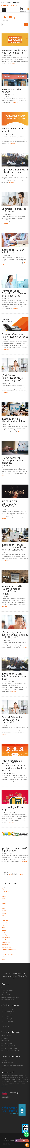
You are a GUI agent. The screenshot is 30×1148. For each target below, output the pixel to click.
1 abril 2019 (6, 424)
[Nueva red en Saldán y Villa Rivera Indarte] (15, 46)
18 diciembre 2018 (8, 682)
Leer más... (13, 63)
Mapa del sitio (20, 1139)
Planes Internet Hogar (7, 954)
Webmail (18, 2)
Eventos (4, 903)
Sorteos (4, 932)
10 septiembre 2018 (8, 813)
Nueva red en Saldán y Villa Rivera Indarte (14, 51)
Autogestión (6, 5)
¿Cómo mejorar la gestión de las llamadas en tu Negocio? (15, 634)
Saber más (4, 1087)
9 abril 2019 (6, 383)
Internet (14, 976)
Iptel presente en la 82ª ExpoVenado (15, 849)
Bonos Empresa (6, 937)
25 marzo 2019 (6, 509)
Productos (4, 918)
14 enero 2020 (6, 56)
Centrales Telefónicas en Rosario (14, 210)
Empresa (4, 898)
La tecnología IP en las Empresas (14, 808)
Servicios (4, 925)
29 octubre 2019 (7, 134)
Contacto (14, 5)
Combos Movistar (6, 947)
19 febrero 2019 (7, 597)
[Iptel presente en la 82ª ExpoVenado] (15, 836)
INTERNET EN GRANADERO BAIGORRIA (9, 503)
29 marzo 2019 (6, 466)
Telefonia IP (5, 959)
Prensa (3, 915)
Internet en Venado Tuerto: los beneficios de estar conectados (14, 547)
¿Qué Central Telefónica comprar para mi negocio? (13, 377)
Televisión (15, 979)
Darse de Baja (6, 1140)
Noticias (4, 913)
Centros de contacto (7, 990)
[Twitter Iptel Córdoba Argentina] (6, 1144)
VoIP (10, 1035)
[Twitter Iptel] (14, 2)
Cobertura (5, 988)
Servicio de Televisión (11, 1056)
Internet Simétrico (6, 1024)
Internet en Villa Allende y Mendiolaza (14, 419)
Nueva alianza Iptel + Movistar (13, 129)
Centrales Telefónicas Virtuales (10, 1048)
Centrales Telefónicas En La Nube (11, 1050)
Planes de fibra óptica (7, 952)
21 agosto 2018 (7, 854)
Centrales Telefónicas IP (8, 1045)
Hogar (4, 2)
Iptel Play (4, 1060)
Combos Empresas (6, 942)
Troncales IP (5, 1040)
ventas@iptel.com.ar (8, 995)
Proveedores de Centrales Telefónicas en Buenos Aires (14, 293)
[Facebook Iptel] (13, 2)
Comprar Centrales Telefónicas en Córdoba (15, 335)
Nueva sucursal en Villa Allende (15, 90)
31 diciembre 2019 (8, 95)
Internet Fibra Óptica (7, 1019)
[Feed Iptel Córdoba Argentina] (8, 1144)
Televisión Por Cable (7, 1062)
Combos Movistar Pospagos (9, 949)
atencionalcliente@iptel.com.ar (11, 997)
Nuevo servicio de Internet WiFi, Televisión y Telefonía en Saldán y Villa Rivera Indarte (14, 765)
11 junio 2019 (6, 214)
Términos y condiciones (10, 1139)
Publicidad (4, 923)
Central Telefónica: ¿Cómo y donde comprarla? (12, 719)
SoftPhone (4, 930)
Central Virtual (5, 891)
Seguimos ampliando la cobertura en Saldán (15, 170)
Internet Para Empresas (8, 1011)
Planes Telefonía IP (7, 957)
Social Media (5, 927)
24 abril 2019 (6, 299)
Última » (21, 874)
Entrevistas (4, 901)
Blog (7, 20)
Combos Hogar (5, 944)
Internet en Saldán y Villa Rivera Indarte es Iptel (14, 676)
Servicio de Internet (10, 1005)
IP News (4, 910)
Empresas (10, 2)
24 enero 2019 (6, 640)
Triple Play (4, 935)
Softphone (5, 1038)
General (4, 906)
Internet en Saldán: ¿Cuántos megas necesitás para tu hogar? (12, 590)
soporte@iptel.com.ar (8, 999)
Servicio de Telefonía (11, 1032)
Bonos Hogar (5, 940)
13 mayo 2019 (6, 255)
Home (3, 20)
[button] (26, 1134)
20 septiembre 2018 (8, 773)
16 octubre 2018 (7, 725)
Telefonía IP (22, 976)
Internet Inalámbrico (7, 1021)
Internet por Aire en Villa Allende (13, 251)
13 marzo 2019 (6, 553)
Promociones (5, 920)
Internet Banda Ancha (7, 1014)
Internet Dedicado (7, 1016)
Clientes (4, 894)
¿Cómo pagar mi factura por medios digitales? (12, 460)
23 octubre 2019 (7, 175)
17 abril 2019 (6, 340)
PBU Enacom (5, 1026)
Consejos (4, 896)
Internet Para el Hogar (8, 1009)
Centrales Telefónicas (7, 1043)
